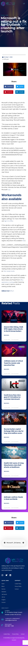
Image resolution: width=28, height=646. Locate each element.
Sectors (3, 589)
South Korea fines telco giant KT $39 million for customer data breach (12, 397)
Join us (3, 597)
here (23, 241)
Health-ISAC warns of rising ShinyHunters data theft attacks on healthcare (14, 465)
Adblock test (6, 291)
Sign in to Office (8, 221)
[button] (24, 3)
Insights (4, 599)
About (3, 586)
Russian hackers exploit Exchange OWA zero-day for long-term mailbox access (13, 431)
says (9, 189)
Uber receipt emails (9, 271)
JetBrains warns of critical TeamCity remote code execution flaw (13, 363)
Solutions (4, 591)
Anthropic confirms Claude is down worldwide (13, 498)
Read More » (6, 335)
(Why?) (12, 291)
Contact (4, 602)
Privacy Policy (18, 586)
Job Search (4, 594)
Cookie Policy (18, 583)
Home (3, 583)
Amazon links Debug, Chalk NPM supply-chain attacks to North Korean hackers (13, 329)
